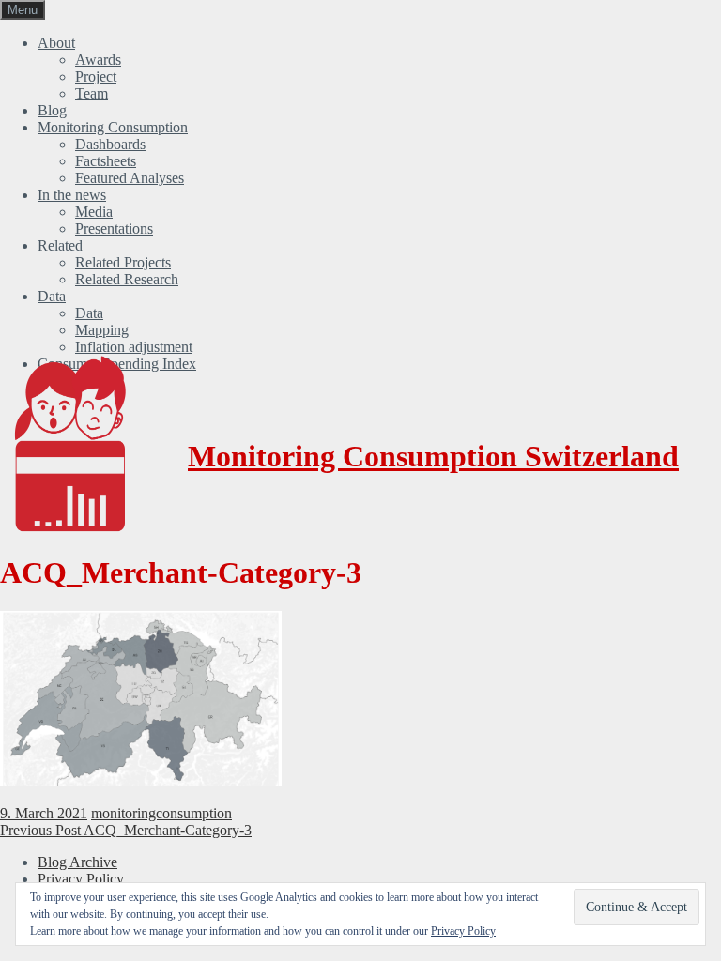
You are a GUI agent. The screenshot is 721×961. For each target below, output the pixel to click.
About (56, 43)
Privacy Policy (81, 879)
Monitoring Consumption (113, 127)
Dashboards (110, 144)
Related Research (126, 279)
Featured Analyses (129, 178)
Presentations (114, 228)
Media (94, 212)
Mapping (102, 330)
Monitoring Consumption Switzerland (433, 456)
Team (91, 93)
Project (95, 76)
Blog (52, 110)
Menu (23, 10)
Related (60, 245)
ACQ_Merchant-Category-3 (126, 830)
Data (52, 296)
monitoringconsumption (161, 813)
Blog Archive (77, 862)
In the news (72, 195)
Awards (98, 60)
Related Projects (123, 262)
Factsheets (105, 161)
